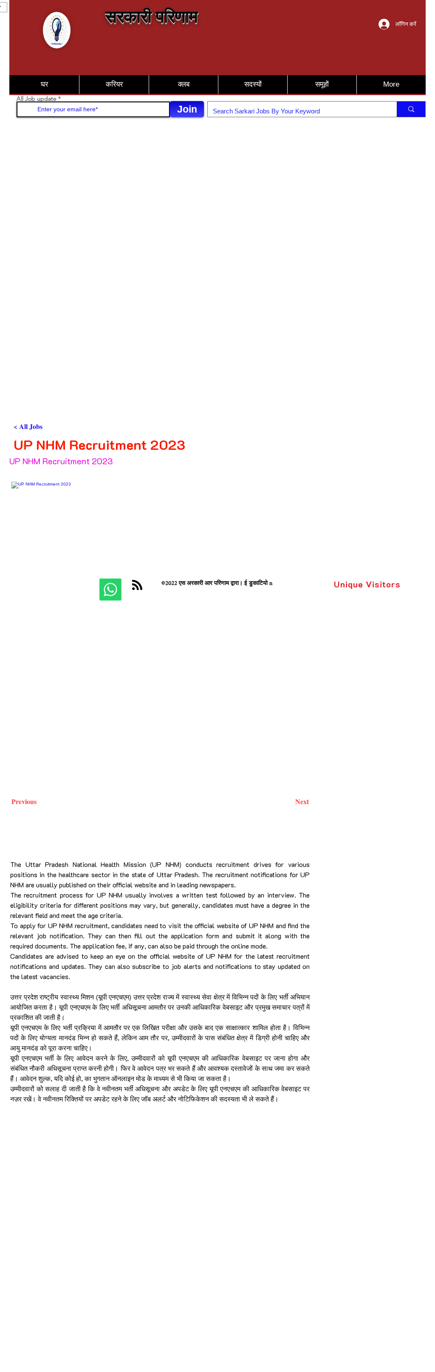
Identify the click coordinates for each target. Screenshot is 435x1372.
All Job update (36, 99)
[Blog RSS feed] (137, 585)
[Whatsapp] (110, 590)
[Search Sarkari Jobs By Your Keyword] (411, 109)
